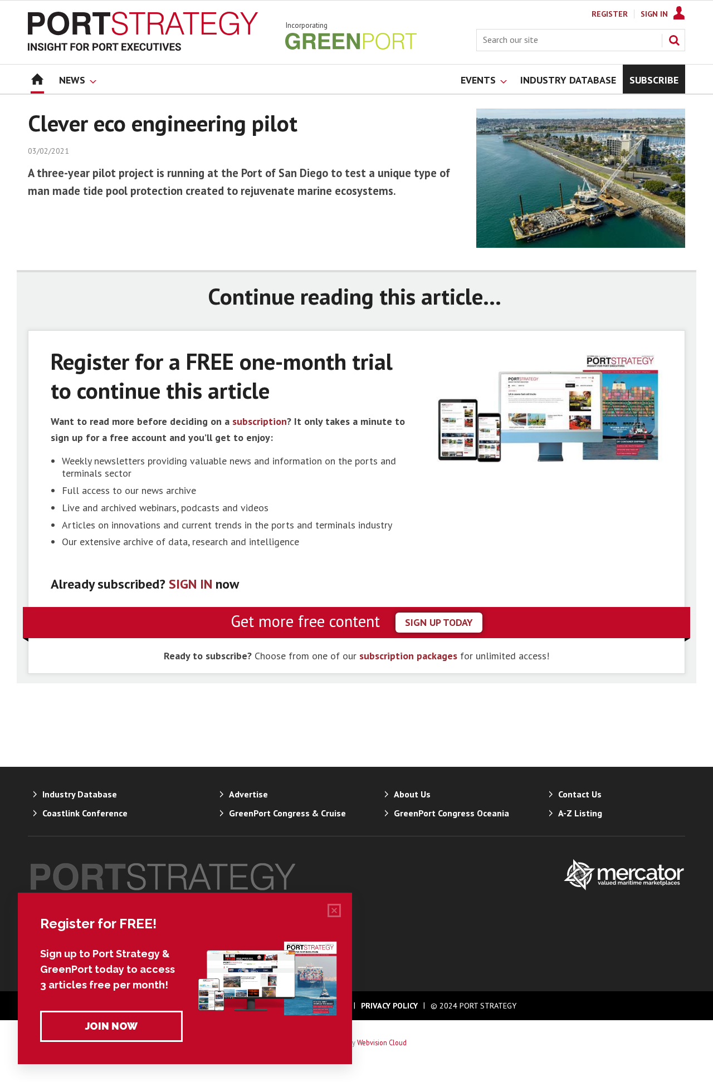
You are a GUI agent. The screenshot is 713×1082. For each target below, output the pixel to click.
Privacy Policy (389, 1006)
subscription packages (408, 655)
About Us (412, 794)
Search (674, 40)
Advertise (248, 794)
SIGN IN (190, 584)
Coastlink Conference (85, 813)
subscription (259, 421)
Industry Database (79, 794)
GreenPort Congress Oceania (451, 813)
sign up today (439, 622)
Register (610, 13)
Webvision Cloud (382, 1042)
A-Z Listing (580, 813)
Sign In (654, 13)
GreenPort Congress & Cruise (287, 813)
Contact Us (580, 794)
